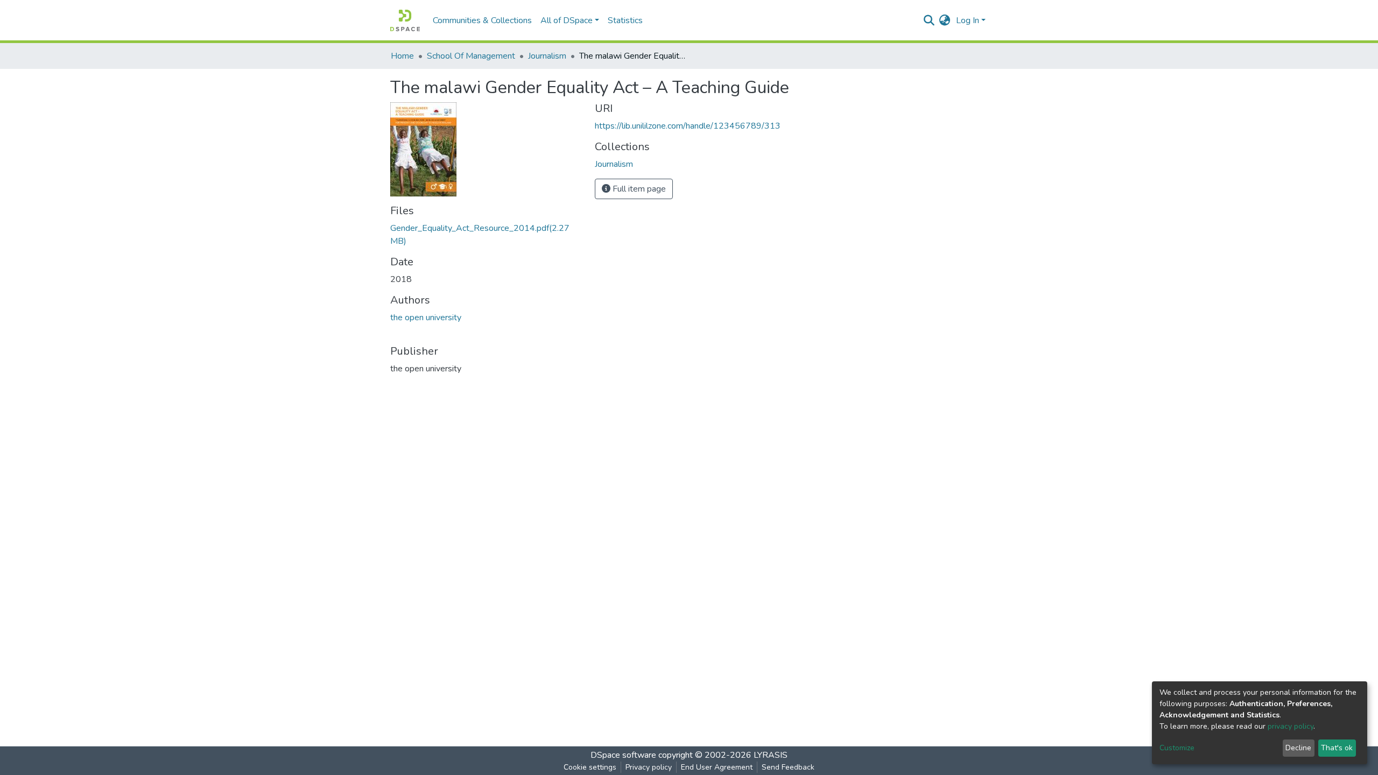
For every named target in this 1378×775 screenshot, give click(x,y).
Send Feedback (788, 767)
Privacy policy (648, 767)
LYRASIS (771, 755)
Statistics (625, 20)
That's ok (1337, 748)
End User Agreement (717, 767)
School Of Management (471, 56)
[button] (945, 20)
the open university (425, 317)
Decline (1298, 748)
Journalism (547, 56)
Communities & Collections (482, 20)
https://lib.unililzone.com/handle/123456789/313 (688, 126)
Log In (967, 20)
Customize (1176, 748)
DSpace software (623, 755)
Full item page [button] (638, 189)
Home (402, 56)
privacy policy (1290, 726)
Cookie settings (590, 767)
